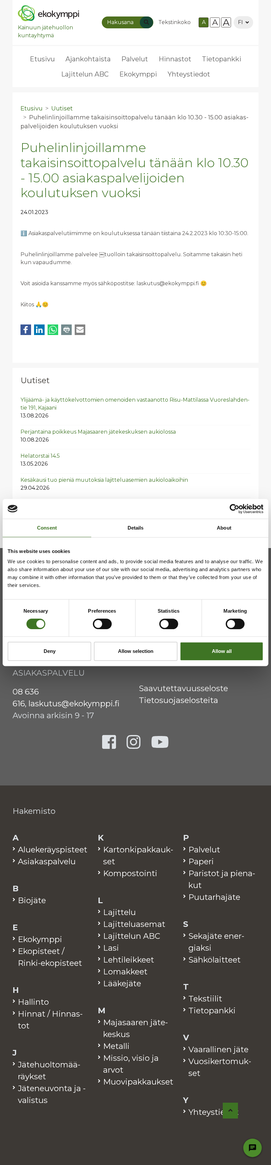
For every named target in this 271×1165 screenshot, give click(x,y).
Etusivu (42, 59)
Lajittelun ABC (85, 74)
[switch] (102, 624)
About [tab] (224, 528)
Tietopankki (221, 59)
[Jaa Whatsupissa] (53, 329)
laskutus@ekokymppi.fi (74, 703)
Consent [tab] (47, 528)
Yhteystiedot (189, 74)
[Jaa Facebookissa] (25, 329)
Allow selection (135, 651)
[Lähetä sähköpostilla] (80, 329)
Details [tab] (136, 528)
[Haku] (146, 22)
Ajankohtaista (88, 59)
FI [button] (240, 22)
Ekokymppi (138, 74)
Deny (50, 651)
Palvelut (134, 59)
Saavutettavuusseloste (183, 688)
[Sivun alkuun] (230, 1111)
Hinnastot (175, 59)
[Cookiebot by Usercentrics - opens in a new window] (234, 509)
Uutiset (35, 380)
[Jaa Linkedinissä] (39, 329)
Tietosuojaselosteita (178, 700)
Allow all (222, 651)
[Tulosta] (66, 329)
